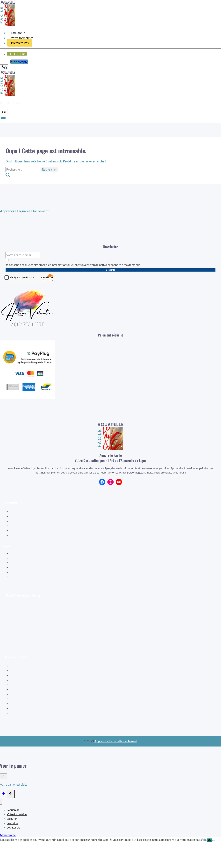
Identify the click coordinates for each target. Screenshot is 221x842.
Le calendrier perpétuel (27, 713)
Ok (209, 840)
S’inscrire (110, 269)
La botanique (21, 680)
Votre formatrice (22, 38)
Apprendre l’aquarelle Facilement (115, 741)
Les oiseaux (20, 670)
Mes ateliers (22, 562)
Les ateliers (17, 54)
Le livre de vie (21, 675)
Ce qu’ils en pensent (26, 525)
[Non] (213, 840)
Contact (19, 577)
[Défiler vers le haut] (3, 794)
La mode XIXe (21, 694)
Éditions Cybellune (26, 516)
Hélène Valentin (24, 511)
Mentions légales (25, 535)
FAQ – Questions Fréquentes (32, 572)
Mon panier (21, 558)
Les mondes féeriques (26, 703)
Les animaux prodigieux (27, 698)
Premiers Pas (20, 43)
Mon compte (19, 62)
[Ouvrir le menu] (3, 119)
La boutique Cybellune (28, 521)
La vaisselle (20, 689)
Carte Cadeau (23, 567)
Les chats (18, 708)
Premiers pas (10, 102)
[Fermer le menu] (1, 802)
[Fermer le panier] (3, 776)
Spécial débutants (24, 666)
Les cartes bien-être (25, 684)
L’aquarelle (18, 33)
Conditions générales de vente (33, 530)
